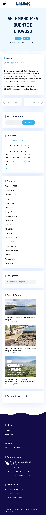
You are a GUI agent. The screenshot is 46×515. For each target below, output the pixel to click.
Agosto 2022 (10, 263)
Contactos (9, 443)
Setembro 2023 (11, 216)
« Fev (7, 169)
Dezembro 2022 (11, 246)
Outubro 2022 (10, 255)
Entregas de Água (12, 447)
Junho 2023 (9, 225)
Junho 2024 (9, 203)
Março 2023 (9, 233)
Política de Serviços (13, 493)
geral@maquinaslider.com (21, 475)
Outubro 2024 (10, 195)
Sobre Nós (9, 435)
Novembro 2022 (11, 250)
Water (9, 58)
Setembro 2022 (11, 259)
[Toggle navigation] (4, 4)
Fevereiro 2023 (11, 238)
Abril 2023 (9, 229)
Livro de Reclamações (13, 497)
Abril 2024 (9, 208)
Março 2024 (9, 212)
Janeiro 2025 (10, 190)
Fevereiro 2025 (11, 186)
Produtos (9, 439)
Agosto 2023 (10, 220)
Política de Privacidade (14, 489)
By (8, 63)
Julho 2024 (9, 199)
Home (7, 430)
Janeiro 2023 (10, 242)
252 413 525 (19, 468)
